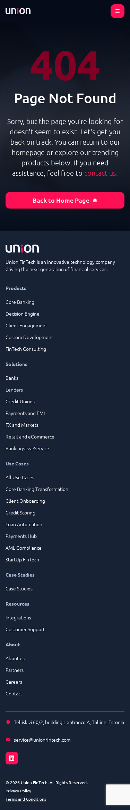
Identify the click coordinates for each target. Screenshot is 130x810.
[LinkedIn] (65, 754)
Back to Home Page (61, 200)
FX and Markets (22, 424)
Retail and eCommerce (30, 436)
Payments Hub (21, 535)
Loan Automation (24, 524)
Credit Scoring (20, 512)
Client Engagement (26, 325)
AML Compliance (24, 547)
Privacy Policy (18, 790)
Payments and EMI (25, 412)
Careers (14, 681)
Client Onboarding (25, 500)
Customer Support (25, 629)
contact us (100, 173)
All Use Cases (20, 477)
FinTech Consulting (26, 348)
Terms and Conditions (26, 799)
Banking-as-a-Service (27, 448)
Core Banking (20, 301)
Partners (15, 669)
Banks (12, 377)
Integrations (18, 617)
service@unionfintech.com (42, 739)
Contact (14, 693)
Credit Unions (20, 401)
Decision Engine (23, 313)
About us (15, 658)
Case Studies (19, 588)
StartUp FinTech (22, 559)
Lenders (14, 389)
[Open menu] (117, 11)
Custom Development (29, 337)
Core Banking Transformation (37, 488)
